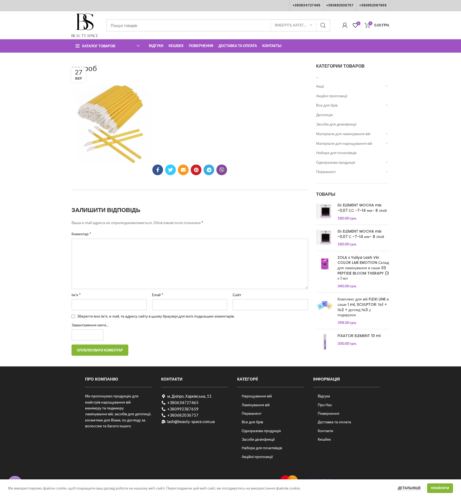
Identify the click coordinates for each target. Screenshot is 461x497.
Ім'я (76, 294)
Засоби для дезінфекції (336, 124)
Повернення (328, 413)
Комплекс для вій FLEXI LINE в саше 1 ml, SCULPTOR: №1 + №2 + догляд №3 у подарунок (363, 307)
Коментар (81, 233)
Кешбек (324, 439)
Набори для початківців (336, 152)
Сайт (237, 294)
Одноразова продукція (335, 162)
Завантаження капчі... (89, 325)
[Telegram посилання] (209, 170)
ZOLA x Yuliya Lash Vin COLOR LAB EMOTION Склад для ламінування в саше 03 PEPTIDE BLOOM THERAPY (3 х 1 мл (363, 268)
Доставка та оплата (334, 422)
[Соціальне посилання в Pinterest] (196, 170)
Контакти (325, 430)
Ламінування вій (256, 404)
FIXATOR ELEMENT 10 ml (359, 335)
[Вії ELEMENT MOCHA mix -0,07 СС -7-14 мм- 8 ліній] (324, 212)
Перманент (326, 171)
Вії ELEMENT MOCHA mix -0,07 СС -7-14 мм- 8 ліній (362, 208)
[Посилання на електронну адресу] (183, 170)
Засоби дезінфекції (258, 439)
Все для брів (326, 105)
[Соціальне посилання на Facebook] (157, 170)
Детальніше (409, 488)
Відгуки (324, 396)
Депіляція (324, 114)
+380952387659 (373, 5)
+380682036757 (339, 5)
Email (157, 294)
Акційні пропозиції (331, 95)
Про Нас (325, 404)
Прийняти (440, 488)
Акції (320, 86)
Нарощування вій (257, 396)
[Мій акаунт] (345, 25)
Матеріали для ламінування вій (343, 133)
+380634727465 (306, 5)
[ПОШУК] (323, 25)
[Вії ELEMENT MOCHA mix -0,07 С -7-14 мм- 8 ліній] (324, 238)
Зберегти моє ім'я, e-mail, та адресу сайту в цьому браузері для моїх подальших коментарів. (156, 316)
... (317, 76)
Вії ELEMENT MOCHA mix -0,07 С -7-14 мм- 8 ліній (360, 234)
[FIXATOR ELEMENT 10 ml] (324, 342)
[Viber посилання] (221, 170)
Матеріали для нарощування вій (344, 143)
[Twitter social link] (170, 170)
